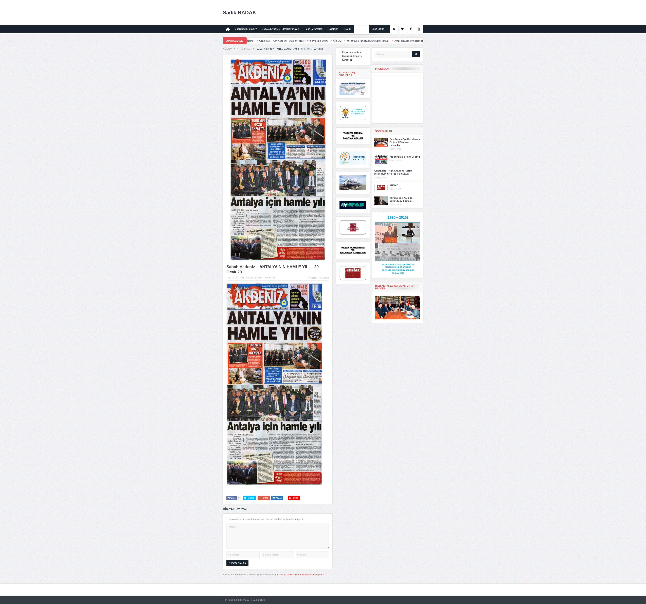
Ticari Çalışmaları (313, 29)
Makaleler (333, 29)
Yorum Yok (270, 278)
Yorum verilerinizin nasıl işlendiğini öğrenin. (302, 574)
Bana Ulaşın (378, 29)
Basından (361, 29)
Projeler (347, 29)
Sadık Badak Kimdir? (246, 29)
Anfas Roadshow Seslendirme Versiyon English (364, 40)
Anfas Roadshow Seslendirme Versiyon (415, 40)
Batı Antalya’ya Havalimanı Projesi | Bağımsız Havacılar (404, 142)
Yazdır (313, 278)
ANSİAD (281, 40)
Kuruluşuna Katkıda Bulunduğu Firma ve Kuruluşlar (352, 56)
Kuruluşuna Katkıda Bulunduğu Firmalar (312, 40)
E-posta (325, 278)
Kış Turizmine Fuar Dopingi (405, 156)
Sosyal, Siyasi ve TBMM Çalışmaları (280, 29)
